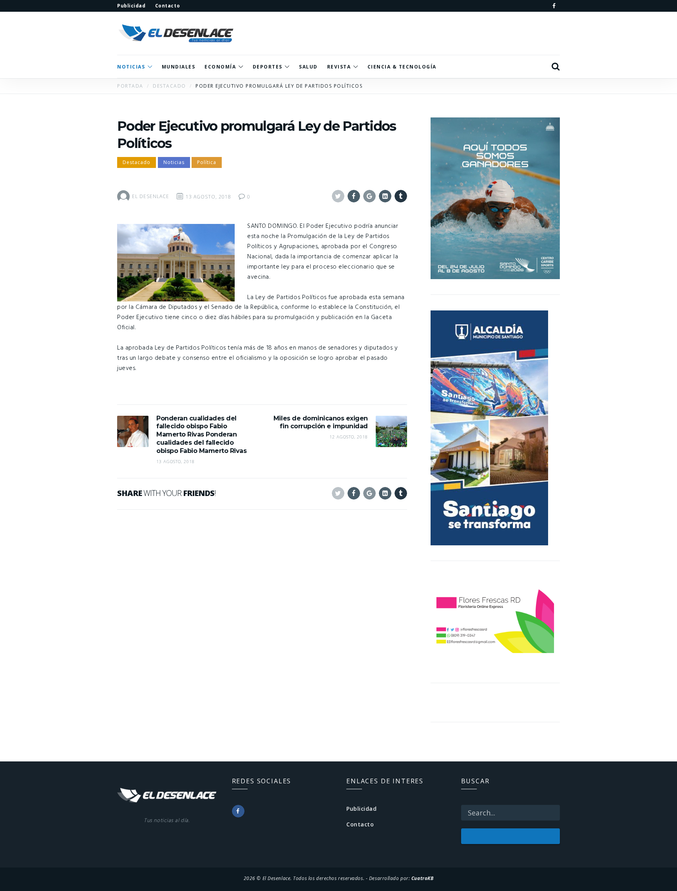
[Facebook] (554, 6)
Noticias (174, 162)
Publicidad (361, 808)
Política (206, 162)
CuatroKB (422, 878)
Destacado (136, 162)
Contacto (360, 824)
